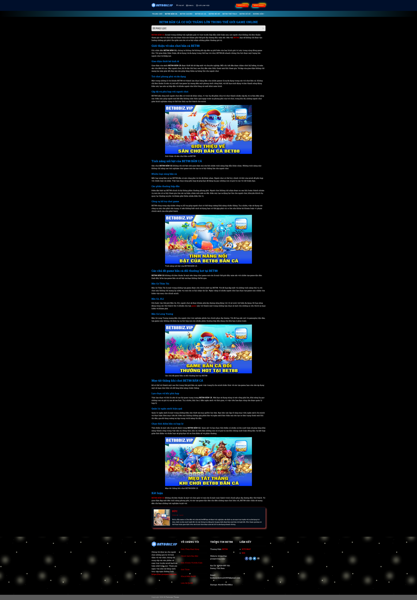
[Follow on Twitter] (254, 558)
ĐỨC (174, 511)
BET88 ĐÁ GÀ (200, 14)
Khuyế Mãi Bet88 (188, 576)
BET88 (236, 37)
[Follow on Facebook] (246, 558)
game (194, 306)
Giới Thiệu (185, 569)
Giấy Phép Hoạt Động (190, 549)
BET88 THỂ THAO (229, 14)
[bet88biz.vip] (162, 5)
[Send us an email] (258, 558)
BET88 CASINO (186, 14)
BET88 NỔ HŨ (214, 14)
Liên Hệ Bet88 (187, 583)
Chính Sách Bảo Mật (189, 556)
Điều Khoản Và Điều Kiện (191, 563)
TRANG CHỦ (157, 14)
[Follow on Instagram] (250, 558)
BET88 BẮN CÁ (171, 14)
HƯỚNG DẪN (258, 14)
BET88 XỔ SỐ (244, 14)
